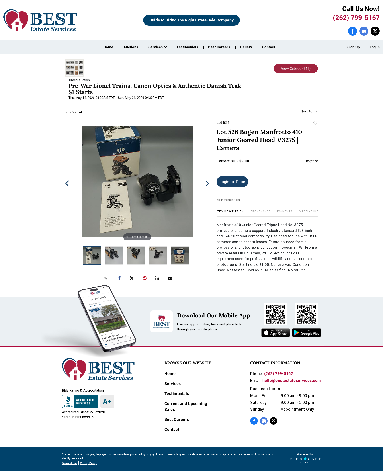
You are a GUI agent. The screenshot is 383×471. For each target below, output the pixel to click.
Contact (268, 47)
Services (172, 383)
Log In (375, 47)
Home (108, 47)
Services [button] (156, 47)
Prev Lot (75, 112)
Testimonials (187, 47)
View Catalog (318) (296, 68)
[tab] (230, 213)
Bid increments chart (229, 199)
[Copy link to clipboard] (106, 278)
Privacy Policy (88, 463)
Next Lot (308, 111)
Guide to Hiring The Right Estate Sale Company (191, 20)
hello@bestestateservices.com (291, 380)
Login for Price (232, 181)
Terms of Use (69, 463)
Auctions (130, 47)
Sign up (353, 47)
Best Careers (219, 47)
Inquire (312, 161)
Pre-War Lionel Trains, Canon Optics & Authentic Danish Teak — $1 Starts (158, 89)
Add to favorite (315, 123)
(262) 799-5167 (356, 17)
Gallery (246, 47)
